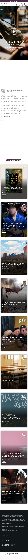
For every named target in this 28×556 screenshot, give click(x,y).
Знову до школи (7, 381)
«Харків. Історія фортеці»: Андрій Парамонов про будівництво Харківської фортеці (13, 265)
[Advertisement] (14, 74)
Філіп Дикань (10, 47)
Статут (22, 519)
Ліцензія (4, 520)
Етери (13, 39)
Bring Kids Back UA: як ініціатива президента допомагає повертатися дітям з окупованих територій (13, 226)
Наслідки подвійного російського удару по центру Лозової (13, 303)
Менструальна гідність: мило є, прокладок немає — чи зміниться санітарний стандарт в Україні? (13, 455)
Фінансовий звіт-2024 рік (11, 519)
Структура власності (9, 516)
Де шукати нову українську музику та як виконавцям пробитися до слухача (13, 493)
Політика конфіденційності (16, 520)
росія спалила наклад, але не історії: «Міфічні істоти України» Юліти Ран (12, 188)
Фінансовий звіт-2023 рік (19, 518)
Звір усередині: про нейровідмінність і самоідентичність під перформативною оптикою (11, 416)
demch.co (14, 530)
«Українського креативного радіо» (10, 110)
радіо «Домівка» (5, 116)
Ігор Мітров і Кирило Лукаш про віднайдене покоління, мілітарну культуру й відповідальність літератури (13, 340)
